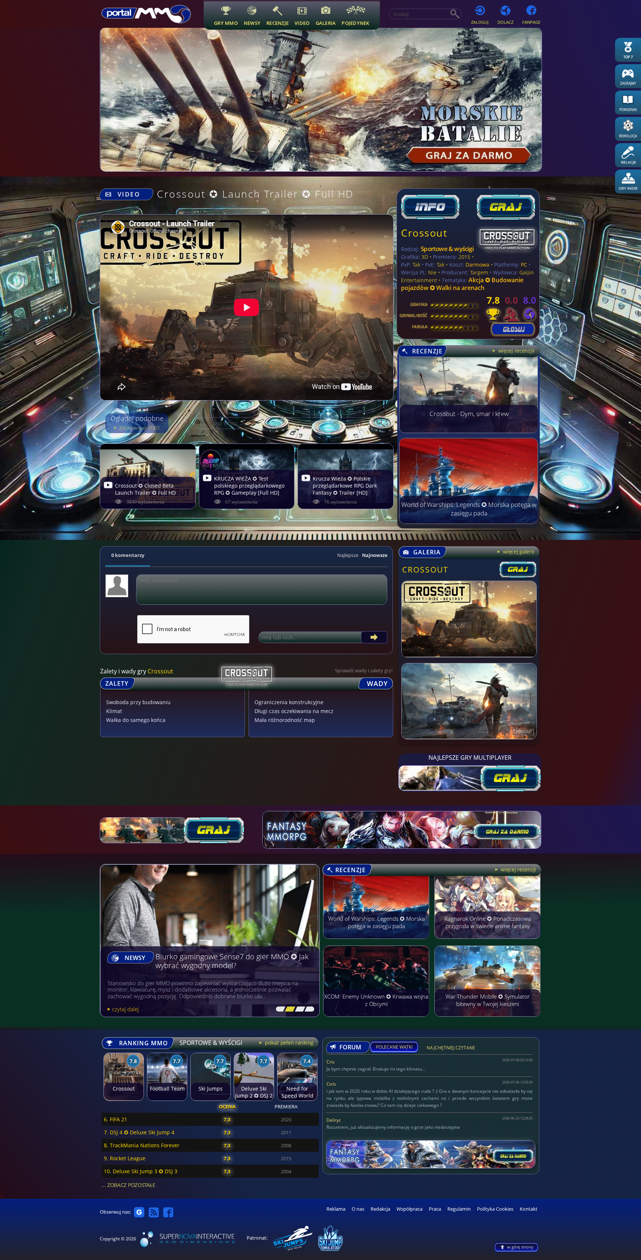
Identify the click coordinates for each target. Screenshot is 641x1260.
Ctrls (331, 1084)
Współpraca (410, 1209)
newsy (252, 23)
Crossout (424, 233)
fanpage (531, 22)
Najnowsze (374, 555)
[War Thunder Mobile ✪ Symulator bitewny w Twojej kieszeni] (487, 1020)
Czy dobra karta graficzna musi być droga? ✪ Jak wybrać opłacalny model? (230, 961)
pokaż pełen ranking (288, 1042)
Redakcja (380, 1209)
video (302, 23)
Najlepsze (347, 555)
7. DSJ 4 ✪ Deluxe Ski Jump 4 (139, 1132)
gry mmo (226, 23)
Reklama (335, 1209)
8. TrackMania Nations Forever (142, 1145)
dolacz (505, 22)
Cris (330, 1062)
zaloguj (480, 22)
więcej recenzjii (516, 350)
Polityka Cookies (495, 1209)
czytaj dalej (125, 1009)
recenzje (277, 23)
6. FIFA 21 (115, 1119)
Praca (435, 1209)
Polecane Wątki (394, 1047)
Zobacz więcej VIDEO (139, 428)
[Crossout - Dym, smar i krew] (468, 431)
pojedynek (355, 23)
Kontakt (529, 1209)
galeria (326, 23)
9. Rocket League (124, 1158)
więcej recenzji (518, 869)
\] (307, 1009)
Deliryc (333, 1120)
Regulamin (459, 1209)
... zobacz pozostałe (128, 1184)
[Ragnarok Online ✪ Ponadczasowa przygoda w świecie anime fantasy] (487, 942)
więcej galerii (518, 551)
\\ (288, 1009)
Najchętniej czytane (451, 1048)
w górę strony (520, 1247)
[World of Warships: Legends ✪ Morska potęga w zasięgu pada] (468, 522)
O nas (358, 1209)
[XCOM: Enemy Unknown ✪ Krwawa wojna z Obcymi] (376, 1020)
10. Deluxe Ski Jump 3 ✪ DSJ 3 (140, 1171)
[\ (279, 1009)
